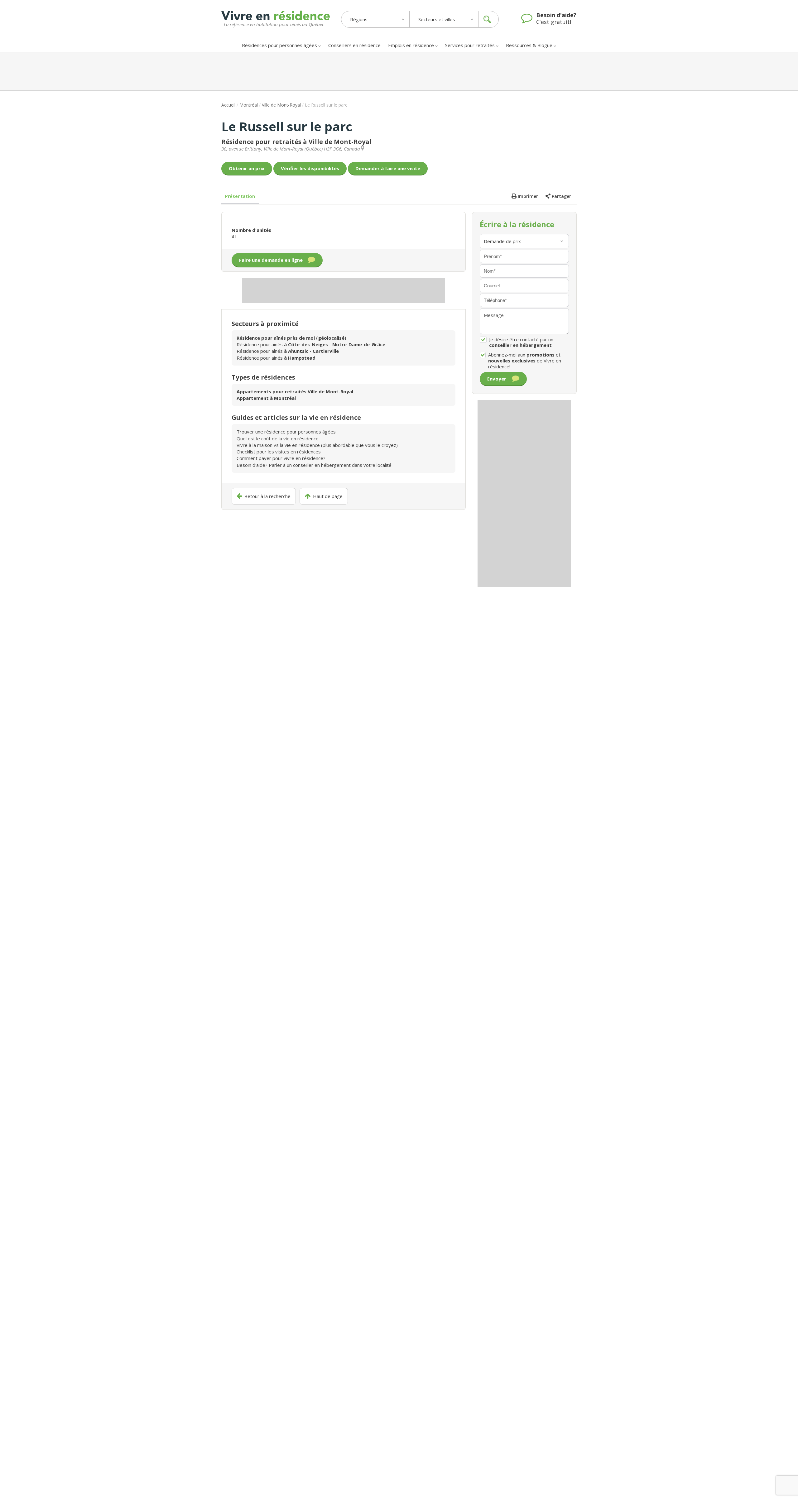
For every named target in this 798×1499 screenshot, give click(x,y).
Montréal (248, 105)
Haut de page (328, 496)
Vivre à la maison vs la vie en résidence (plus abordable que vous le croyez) (317, 445)
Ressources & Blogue (529, 45)
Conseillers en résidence (354, 45)
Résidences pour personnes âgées (279, 45)
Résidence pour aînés (311, 344)
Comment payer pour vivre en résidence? (281, 458)
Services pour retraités (470, 45)
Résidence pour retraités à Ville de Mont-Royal (296, 141)
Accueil (228, 105)
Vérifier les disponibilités (310, 168)
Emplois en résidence (411, 45)
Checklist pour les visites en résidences (279, 451)
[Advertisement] (399, 71)
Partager (561, 196)
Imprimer (528, 196)
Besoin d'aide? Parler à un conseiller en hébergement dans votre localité (314, 465)
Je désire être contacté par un (521, 342)
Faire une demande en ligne (271, 260)
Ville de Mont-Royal (281, 105)
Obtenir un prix (247, 168)
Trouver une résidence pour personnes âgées (286, 432)
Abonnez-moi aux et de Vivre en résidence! (524, 360)
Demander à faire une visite (387, 168)
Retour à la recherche (267, 496)
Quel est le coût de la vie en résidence (278, 438)
